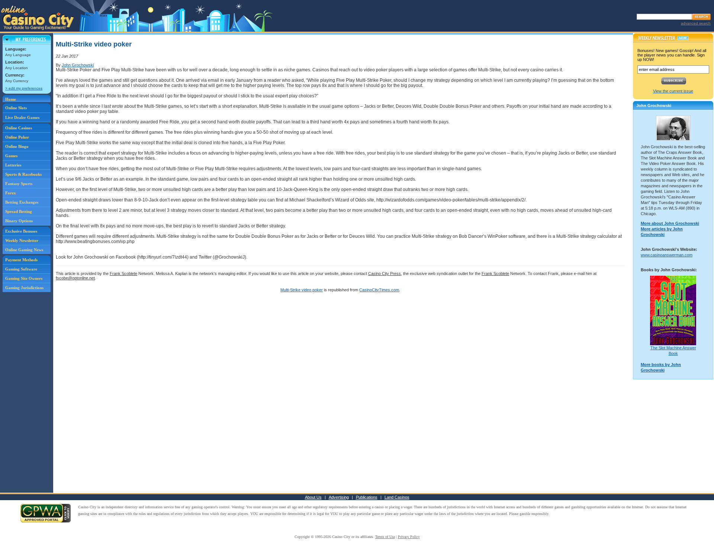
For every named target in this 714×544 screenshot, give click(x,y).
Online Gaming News (24, 249)
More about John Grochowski (670, 223)
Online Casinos (18, 128)
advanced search (696, 23)
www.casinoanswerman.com (666, 255)
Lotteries (13, 165)
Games (11, 155)
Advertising (339, 497)
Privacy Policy (409, 537)
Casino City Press (384, 273)
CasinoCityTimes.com (379, 290)
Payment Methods (21, 260)
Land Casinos (397, 497)
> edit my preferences (23, 88)
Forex (10, 193)
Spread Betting (18, 211)
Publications (366, 497)
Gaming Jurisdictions (24, 287)
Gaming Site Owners (23, 278)
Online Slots (16, 108)
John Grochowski (78, 65)
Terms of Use (385, 537)
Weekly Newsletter (21, 240)
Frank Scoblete (123, 273)
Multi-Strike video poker (301, 290)
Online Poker (17, 137)
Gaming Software (21, 269)
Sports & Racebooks (23, 174)
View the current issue (673, 91)
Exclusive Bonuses (21, 231)
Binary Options (19, 220)
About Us (313, 497)
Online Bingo (17, 146)
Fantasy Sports (18, 183)
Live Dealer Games (22, 117)
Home (10, 99)
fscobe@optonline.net (75, 278)
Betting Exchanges (21, 202)
